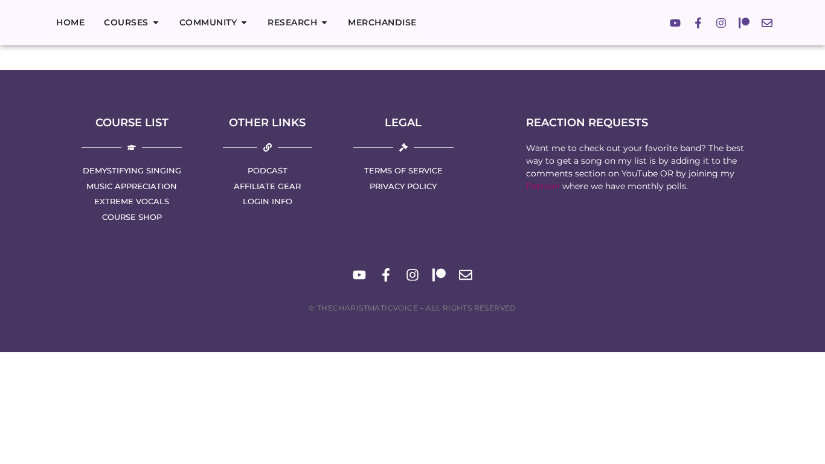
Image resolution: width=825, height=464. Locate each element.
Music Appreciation (131, 186)
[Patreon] (744, 23)
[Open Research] (324, 22)
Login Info (267, 201)
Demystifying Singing (132, 170)
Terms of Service (403, 170)
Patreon (543, 186)
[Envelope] (767, 23)
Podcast (267, 170)
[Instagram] (721, 23)
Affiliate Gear (267, 186)
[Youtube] (675, 23)
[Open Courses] (156, 22)
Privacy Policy (403, 186)
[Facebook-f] (698, 23)
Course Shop (132, 217)
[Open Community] (244, 22)
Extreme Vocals (131, 201)
